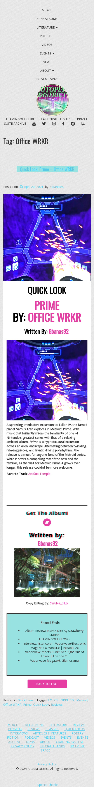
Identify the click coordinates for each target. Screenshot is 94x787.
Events (46, 53)
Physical (15, 729)
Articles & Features (49, 733)
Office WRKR (12, 704)
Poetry (77, 733)
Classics (52, 729)
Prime (27, 704)
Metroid (81, 700)
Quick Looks (74, 729)
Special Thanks (52, 746)
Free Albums (47, 19)
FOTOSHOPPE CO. (61, 700)
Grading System (69, 742)
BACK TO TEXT (47, 684)
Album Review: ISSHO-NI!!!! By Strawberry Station (54, 633)
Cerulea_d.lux (59, 603)
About (46, 70)
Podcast (47, 36)
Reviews (57, 704)
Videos (47, 44)
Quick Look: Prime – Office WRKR (47, 169)
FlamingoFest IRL (20, 119)
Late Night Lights (56, 119)
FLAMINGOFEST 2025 (54, 639)
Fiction (13, 737)
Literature (46, 27)
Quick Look (25, 700)
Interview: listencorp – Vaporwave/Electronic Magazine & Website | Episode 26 (54, 645)
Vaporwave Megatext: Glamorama (54, 660)
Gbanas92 (57, 187)
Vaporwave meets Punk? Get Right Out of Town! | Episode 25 (54, 654)
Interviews (19, 733)
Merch (47, 10)
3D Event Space (47, 79)
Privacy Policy (22, 746)
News (47, 62)
